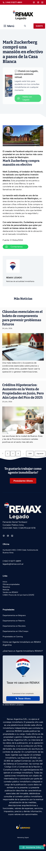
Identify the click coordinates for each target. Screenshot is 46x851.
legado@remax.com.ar (13, 564)
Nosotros (6, 587)
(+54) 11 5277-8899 (14, 2)
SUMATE (39, 26)
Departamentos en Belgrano (14, 615)
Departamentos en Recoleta (14, 626)
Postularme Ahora (23, 481)
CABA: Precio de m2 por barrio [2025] (18, 595)
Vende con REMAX (10, 592)
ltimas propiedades (12, 584)
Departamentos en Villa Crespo (15, 631)
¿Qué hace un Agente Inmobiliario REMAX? (23, 651)
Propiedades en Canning (13, 636)
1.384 (30, 453)
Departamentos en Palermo (14, 621)
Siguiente (40, 453)
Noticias (6, 590)
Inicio (5, 582)
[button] (25, 26)
